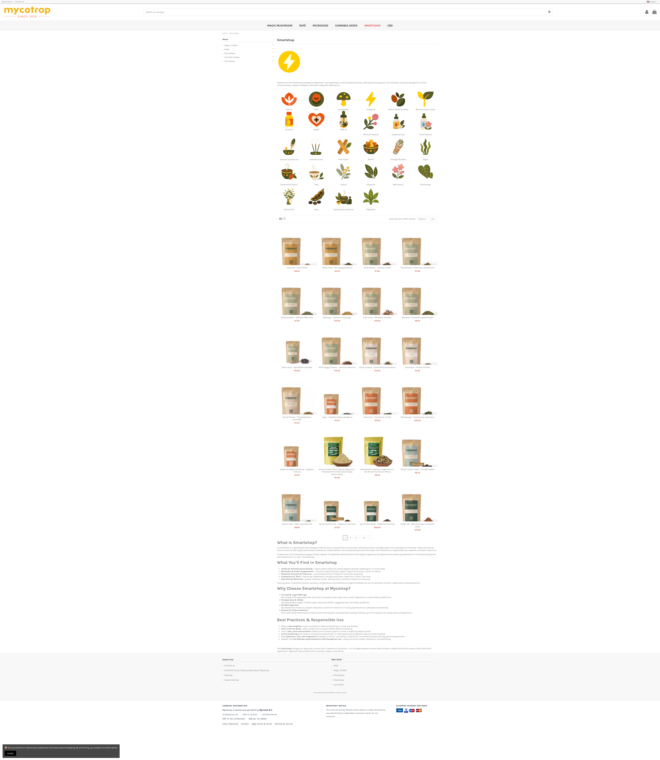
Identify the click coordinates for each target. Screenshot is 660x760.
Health (316, 129)
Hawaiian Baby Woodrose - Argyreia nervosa (297, 470)
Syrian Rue (289, 209)
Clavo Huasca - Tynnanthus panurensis (377, 367)
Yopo (316, 209)
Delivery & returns (284, 724)
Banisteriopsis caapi (425, 109)
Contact (245, 724)
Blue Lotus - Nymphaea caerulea (297, 367)
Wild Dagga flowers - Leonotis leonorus (337, 367)
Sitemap (228, 675)
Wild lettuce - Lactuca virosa (377, 267)
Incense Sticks (316, 159)
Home (225, 39)
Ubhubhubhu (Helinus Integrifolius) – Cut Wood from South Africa (377, 470)
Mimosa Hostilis (371, 134)
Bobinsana (398, 184)
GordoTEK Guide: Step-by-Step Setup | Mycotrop (246, 670)
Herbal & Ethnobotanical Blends (297, 569)
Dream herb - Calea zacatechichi (297, 524)
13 (364, 538)
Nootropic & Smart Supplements (297, 571)
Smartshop (297, 82)
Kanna (289, 109)
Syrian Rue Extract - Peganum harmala (337, 524)
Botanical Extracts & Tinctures (296, 574)
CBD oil (343, 129)
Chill (316, 109)
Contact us (19, 2)
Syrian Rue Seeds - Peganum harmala (377, 524)
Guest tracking (231, 680)
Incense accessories (289, 159)
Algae (425, 159)
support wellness (300, 85)
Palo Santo (343, 159)
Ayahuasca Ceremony (344, 209)
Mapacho (371, 209)
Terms (344, 693)
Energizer (371, 109)
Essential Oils (398, 134)
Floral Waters (425, 134)
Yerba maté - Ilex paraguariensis (337, 267)
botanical (357, 82)
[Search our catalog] (549, 12)
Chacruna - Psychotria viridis (377, 417)
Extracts (289, 129)
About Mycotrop (230, 724)
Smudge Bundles (398, 159)
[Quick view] (297, 264)
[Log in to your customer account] (647, 12)
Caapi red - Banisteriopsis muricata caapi (417, 525)
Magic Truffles (231, 45)
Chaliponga (425, 184)
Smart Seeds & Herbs (398, 109)
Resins (371, 159)
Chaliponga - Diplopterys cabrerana (417, 417)
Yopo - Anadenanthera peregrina (337, 417)
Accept (10, 753)
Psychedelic (343, 109)
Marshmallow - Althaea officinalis (297, 317)
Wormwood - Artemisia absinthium (417, 267)
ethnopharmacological (374, 82)
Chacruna (370, 184)
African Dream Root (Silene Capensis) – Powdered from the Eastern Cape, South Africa (337, 472)
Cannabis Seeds (231, 57)
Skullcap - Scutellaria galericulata (417, 317)
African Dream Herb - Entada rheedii (417, 469)
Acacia (343, 184)
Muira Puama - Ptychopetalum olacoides (297, 418)
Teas (316, 184)
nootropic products (399, 82)
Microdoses (229, 53)
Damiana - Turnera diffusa (417, 367)
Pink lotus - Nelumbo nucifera (377, 317)
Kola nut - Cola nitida (297, 267)
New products (7, 2)
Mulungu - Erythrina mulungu (337, 317)
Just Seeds (339, 684)
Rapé (226, 49)
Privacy (338, 693)
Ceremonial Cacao (289, 184)
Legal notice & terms (261, 724)
